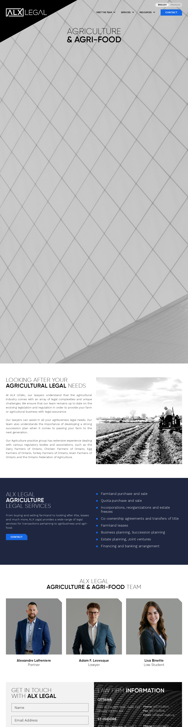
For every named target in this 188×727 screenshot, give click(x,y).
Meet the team (104, 12)
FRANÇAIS (176, 5)
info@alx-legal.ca (163, 715)
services (126, 12)
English (162, 5)
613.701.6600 (161, 706)
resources (146, 12)
